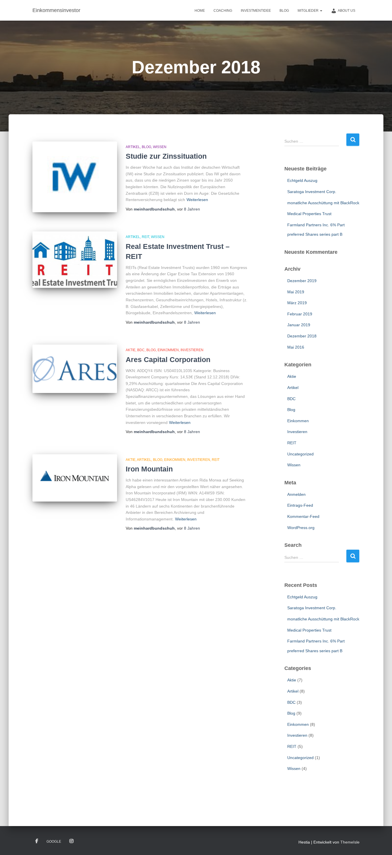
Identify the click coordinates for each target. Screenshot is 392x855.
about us (346, 11)
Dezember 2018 (302, 336)
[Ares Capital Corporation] (74, 369)
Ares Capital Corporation (168, 359)
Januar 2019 (298, 325)
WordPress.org (301, 527)
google (53, 842)
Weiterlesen (197, 199)
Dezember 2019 (302, 280)
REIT (145, 237)
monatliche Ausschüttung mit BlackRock (323, 203)
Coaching (223, 11)
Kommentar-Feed (303, 516)
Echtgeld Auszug (302, 180)
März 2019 (297, 302)
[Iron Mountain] (74, 478)
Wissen (159, 147)
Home (200, 11)
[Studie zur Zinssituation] (74, 176)
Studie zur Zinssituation (166, 156)
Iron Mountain (149, 469)
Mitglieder (308, 11)
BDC (141, 350)
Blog (284, 11)
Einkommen (168, 350)
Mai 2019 (295, 292)
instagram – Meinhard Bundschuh (71, 841)
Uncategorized (300, 454)
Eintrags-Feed (300, 505)
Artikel (133, 147)
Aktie (130, 350)
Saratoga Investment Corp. (311, 191)
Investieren (192, 350)
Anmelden (296, 494)
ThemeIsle (350, 842)
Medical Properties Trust (309, 213)
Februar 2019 (299, 314)
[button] (320, 11)
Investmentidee (256, 11)
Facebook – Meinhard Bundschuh (36, 841)
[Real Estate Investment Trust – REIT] (74, 259)
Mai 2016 (295, 347)
